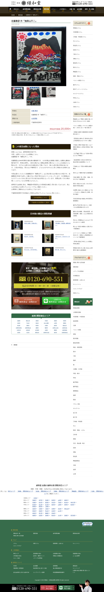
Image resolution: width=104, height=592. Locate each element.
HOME (13, 15)
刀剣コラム (76, 54)
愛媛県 (47, 513)
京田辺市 (28, 330)
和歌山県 (66, 508)
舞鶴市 (55, 330)
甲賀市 (46, 320)
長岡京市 (37, 332)
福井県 (53, 504)
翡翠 (74, 395)
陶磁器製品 (76, 460)
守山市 (27, 323)
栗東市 (64, 323)
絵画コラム (76, 50)
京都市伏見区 (19, 327)
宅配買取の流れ (77, 553)
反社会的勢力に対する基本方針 (21, 572)
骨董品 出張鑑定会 (57, 555)
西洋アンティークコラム (80, 89)
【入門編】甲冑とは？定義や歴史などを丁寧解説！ (83, 154)
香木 (74, 351)
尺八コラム (76, 41)
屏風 (74, 334)
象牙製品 (75, 382)
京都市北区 (64, 327)
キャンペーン (77, 284)
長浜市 (37, 323)
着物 (74, 439)
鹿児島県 (73, 515)
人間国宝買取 (77, 312)
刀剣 (74, 356)
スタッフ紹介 (16, 558)
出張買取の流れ (57, 553)
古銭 (74, 465)
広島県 (53, 511)
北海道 (35, 498)
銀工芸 (75, 417)
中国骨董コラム (77, 32)
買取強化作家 (37, 9)
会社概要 (79, 9)
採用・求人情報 (89, 9)
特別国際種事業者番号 (58, 572)
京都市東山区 (28, 327)
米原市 (18, 323)
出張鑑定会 (76, 275)
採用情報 (55, 565)
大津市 (55, 323)
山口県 (59, 511)
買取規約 (75, 565)
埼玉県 (53, 502)
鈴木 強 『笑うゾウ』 (60, 249)
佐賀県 (40, 515)
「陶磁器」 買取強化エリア (79, 491)
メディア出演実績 (78, 271)
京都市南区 (64, 330)
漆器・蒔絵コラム (78, 76)
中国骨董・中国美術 (79, 316)
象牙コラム (76, 85)
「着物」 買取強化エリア (25, 491)
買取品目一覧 (16, 533)
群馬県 (47, 502)
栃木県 (40, 502)
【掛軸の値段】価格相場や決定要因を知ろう (83, 133)
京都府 (46, 325)
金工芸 (75, 412)
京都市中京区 (46, 332)
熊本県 (53, 515)
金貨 (74, 469)
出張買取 (34, 118)
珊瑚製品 (75, 391)
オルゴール (76, 408)
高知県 (53, 513)
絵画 (74, 447)
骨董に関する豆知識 (79, 262)
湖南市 (55, 320)
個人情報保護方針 (57, 568)
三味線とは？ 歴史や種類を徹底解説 (82, 167)
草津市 (64, 320)
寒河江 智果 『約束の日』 (31, 223)
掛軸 (74, 452)
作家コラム (76, 293)
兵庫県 (53, 508)
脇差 (74, 360)
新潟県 (34, 504)
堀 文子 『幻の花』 (29, 236)
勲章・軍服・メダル (79, 430)
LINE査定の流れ (17, 555)
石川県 (47, 504)
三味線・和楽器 (77, 421)
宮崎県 (66, 515)
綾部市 (55, 325)
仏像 (74, 325)
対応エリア (11, 491)
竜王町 (18, 325)
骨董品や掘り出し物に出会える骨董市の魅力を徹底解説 (83, 249)
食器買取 (75, 321)
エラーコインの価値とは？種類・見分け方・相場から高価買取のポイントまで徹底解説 (83, 235)
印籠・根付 (76, 373)
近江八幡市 (46, 323)
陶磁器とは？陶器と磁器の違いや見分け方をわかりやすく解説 (83, 120)
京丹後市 (37, 330)
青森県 (34, 500)
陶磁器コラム (77, 71)
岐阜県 (72, 504)
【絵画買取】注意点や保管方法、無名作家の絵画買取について (83, 161)
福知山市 (65, 325)
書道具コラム (77, 63)
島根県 (40, 511)
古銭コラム (76, 106)
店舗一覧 (72, 9)
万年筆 (75, 434)
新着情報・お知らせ (79, 280)
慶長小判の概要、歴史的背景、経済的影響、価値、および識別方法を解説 (83, 213)
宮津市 (18, 332)
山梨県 (59, 504)
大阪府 (47, 508)
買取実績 (46, 9)
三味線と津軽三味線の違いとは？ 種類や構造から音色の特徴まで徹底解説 (83, 147)
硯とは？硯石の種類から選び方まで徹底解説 (83, 227)
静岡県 (34, 506)
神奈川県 (73, 502)
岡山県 (47, 511)
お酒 (74, 474)
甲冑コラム (76, 98)
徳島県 (34, 513)
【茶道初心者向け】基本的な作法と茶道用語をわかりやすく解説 (83, 139)
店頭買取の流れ (37, 553)
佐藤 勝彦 (34, 111)
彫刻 (74, 399)
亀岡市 (46, 327)
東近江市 (28, 320)
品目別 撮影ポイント (39, 555)
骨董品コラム (77, 28)
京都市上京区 (55, 327)
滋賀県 (18, 320)
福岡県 (34, 515)
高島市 (27, 325)
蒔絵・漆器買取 (77, 347)
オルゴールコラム (78, 93)
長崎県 (47, 515)
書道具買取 (76, 343)
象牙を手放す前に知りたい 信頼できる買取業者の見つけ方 (82, 206)
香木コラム (76, 67)
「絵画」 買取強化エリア (43, 491)
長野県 (66, 504)
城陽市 (37, 327)
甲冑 (74, 378)
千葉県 (59, 502)
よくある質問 (76, 555)
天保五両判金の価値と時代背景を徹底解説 (83, 199)
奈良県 (59, 508)
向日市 (27, 332)
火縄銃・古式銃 (77, 369)
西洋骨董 (75, 338)
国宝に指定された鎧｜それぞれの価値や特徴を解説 (83, 184)
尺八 (74, 426)
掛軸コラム (76, 58)
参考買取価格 (27, 9)
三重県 (47, 506)
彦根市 (37, 320)
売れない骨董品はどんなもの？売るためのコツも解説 (83, 221)
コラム (15, 543)
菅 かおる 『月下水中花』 (31, 249)
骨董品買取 (76, 308)
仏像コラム (76, 102)
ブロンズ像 (76, 404)
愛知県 (40, 506)
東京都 (66, 502)
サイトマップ (76, 568)
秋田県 (53, 500)
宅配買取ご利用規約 (18, 568)
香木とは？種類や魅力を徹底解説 (83, 172)
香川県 (40, 513)
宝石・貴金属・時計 (79, 443)
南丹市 (55, 332)
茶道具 (75, 456)
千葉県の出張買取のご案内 (40, 202)
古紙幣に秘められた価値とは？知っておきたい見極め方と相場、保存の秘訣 (83, 192)
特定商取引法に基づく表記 (40, 568)
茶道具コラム (77, 45)
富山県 (40, 504)
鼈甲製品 (75, 386)
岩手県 (40, 500)
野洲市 (37, 325)
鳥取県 (34, 511)
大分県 (59, 515)
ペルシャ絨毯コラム (79, 80)
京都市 (46, 330)
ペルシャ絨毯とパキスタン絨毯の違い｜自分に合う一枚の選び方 (83, 126)
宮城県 (47, 500)
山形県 (59, 500)
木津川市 (19, 330)
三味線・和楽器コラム (79, 37)
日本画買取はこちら (40, 197)
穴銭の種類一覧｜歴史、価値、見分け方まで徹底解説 (83, 178)
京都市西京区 (65, 332)
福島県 (66, 500)
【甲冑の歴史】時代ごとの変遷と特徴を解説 (83, 242)
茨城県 (34, 502)
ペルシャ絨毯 (77, 329)
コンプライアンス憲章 (39, 572)
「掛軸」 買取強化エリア (61, 491)
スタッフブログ (77, 288)
